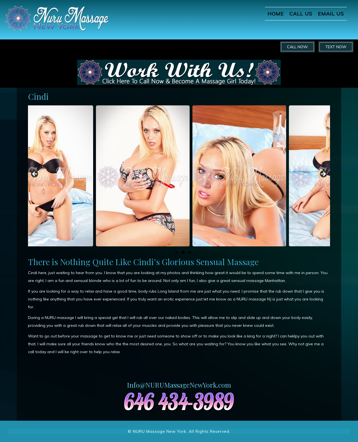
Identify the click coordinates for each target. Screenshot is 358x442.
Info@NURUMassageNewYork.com (179, 384)
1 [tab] (176, 252)
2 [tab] (183, 252)
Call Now (297, 46)
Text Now (336, 46)
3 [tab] (189, 252)
